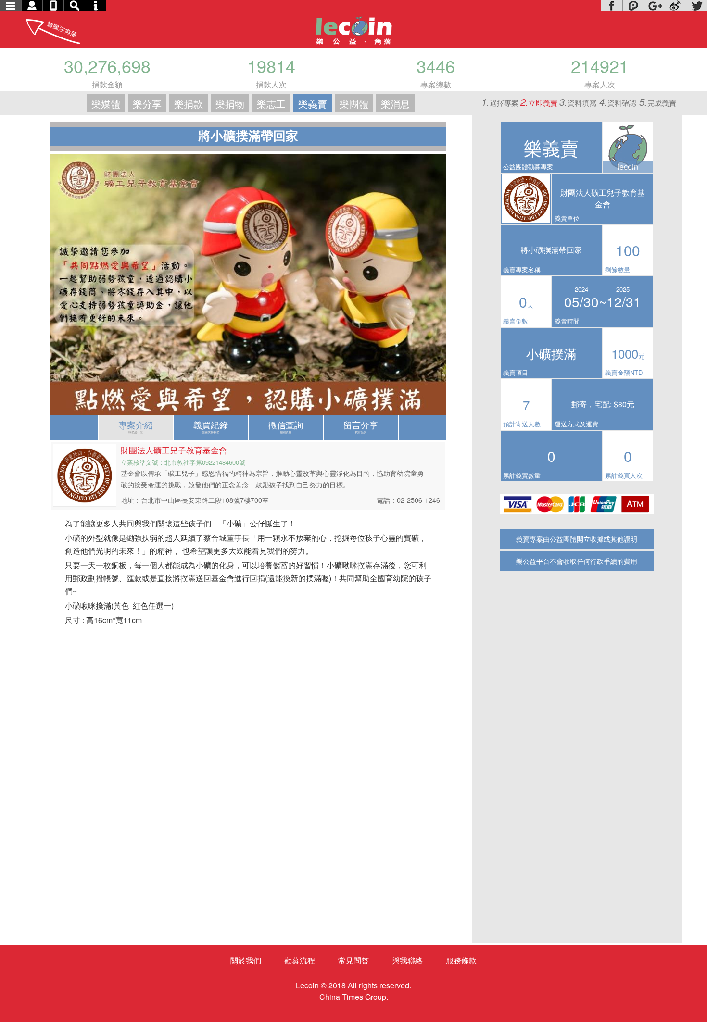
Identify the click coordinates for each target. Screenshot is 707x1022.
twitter (696, 5)
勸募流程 (299, 960)
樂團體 (354, 104)
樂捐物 (229, 104)
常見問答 (353, 960)
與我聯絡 (407, 960)
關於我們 (245, 960)
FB (611, 5)
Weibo (675, 5)
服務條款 (461, 960)
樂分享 (147, 104)
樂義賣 (312, 104)
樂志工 (271, 104)
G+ (654, 5)
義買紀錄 (210, 426)
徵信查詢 (285, 426)
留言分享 (360, 426)
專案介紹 (135, 426)
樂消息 (395, 104)
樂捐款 (188, 104)
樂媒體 (105, 104)
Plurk (633, 5)
